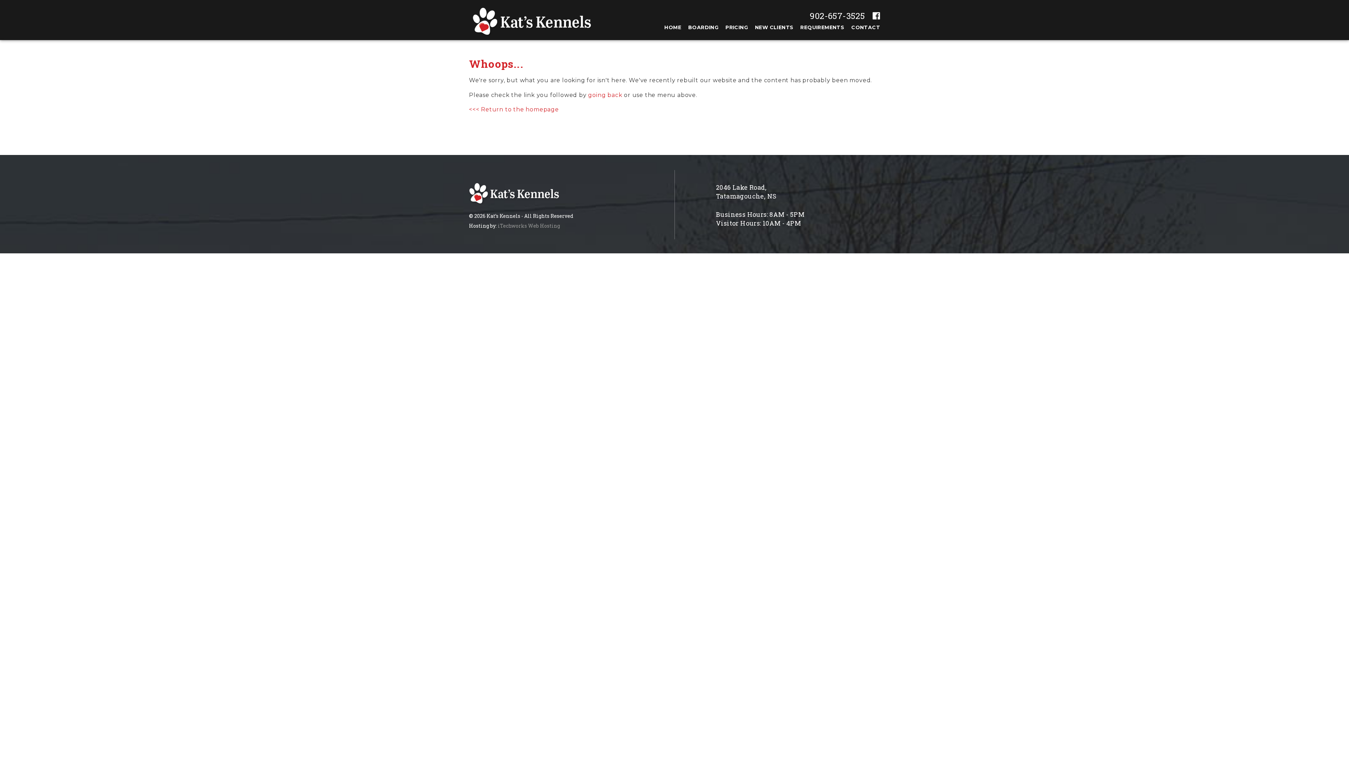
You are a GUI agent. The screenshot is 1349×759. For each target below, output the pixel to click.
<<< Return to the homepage (514, 109)
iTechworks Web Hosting (529, 225)
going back (605, 95)
